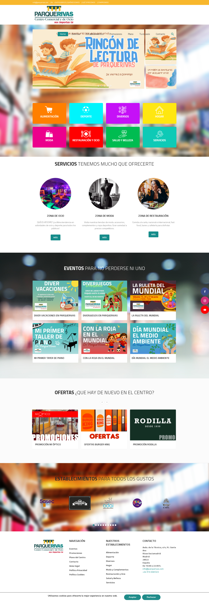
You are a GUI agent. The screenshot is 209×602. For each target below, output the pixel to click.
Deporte (110, 556)
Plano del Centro (77, 557)
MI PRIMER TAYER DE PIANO (49, 358)
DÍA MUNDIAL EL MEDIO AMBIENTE (150, 358)
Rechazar (151, 597)
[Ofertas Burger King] (55, 425)
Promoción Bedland (146, 444)
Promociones (75, 553)
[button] (172, 34)
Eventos (73, 548)
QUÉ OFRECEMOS (88, 2)
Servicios (110, 582)
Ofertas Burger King (48, 444)
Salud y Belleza (113, 578)
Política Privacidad (78, 570)
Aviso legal (74, 565)
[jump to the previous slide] (37, 59)
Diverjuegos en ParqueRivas (100, 315)
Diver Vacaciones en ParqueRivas (54, 315)
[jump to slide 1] (98, 85)
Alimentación (112, 552)
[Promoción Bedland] (153, 425)
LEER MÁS (55, 295)
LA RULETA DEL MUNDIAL (145, 315)
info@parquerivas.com (40, 2)
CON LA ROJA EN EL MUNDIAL (99, 358)
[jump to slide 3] (104, 85)
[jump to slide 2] (101, 85)
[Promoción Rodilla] (104, 425)
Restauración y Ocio (115, 573)
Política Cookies (76, 574)
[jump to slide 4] (107, 85)
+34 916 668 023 (151, 571)
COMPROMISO (103, 2)
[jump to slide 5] (110, 85)
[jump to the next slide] (172, 59)
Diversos (110, 561)
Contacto (73, 561)
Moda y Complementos (117, 569)
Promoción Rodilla (96, 444)
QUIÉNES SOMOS (73, 2)
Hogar (109, 565)
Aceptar (132, 597)
